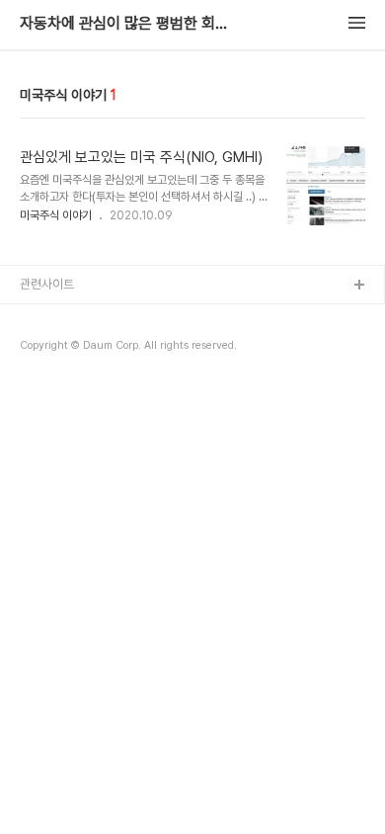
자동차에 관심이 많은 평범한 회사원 (128, 24)
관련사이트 (47, 284)
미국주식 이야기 (56, 215)
